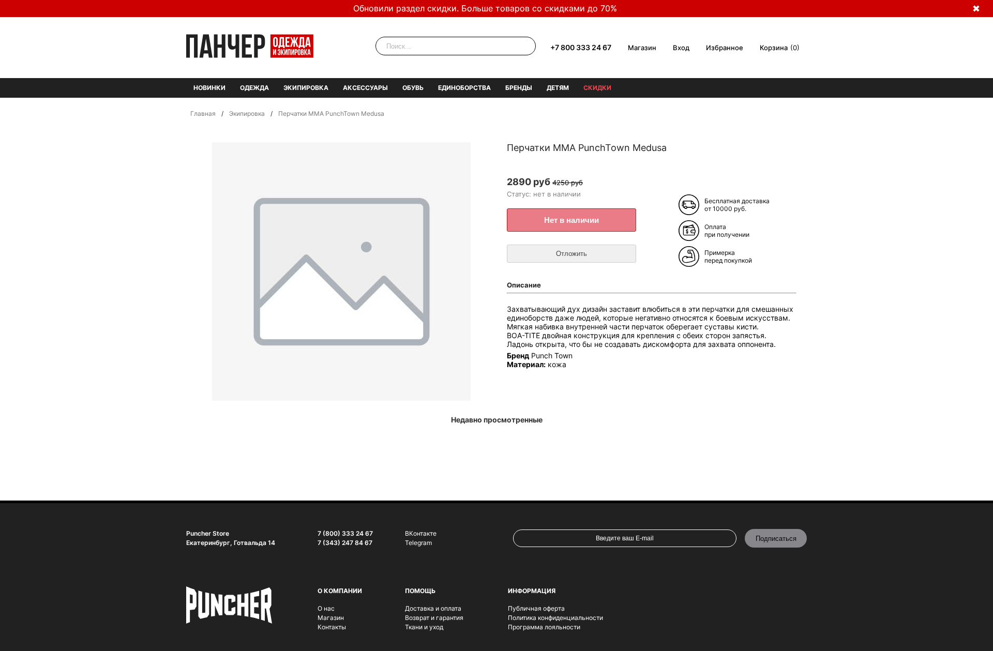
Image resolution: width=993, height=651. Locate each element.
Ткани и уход (424, 627)
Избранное (724, 47)
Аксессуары (365, 88)
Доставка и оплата (433, 608)
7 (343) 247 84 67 (345, 543)
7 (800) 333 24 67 (345, 533)
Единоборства (464, 88)
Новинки (209, 88)
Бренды (518, 88)
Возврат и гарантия (434, 618)
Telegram (418, 543)
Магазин (642, 47)
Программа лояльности (544, 627)
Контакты (332, 627)
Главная (203, 113)
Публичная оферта (536, 608)
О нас (326, 608)
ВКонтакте (421, 533)
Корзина (774, 47)
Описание (524, 285)
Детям (558, 88)
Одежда (254, 88)
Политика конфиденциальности (555, 618)
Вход (681, 47)
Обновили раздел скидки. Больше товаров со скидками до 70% (485, 8)
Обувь (413, 88)
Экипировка (305, 88)
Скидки (597, 88)
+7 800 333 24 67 (580, 47)
